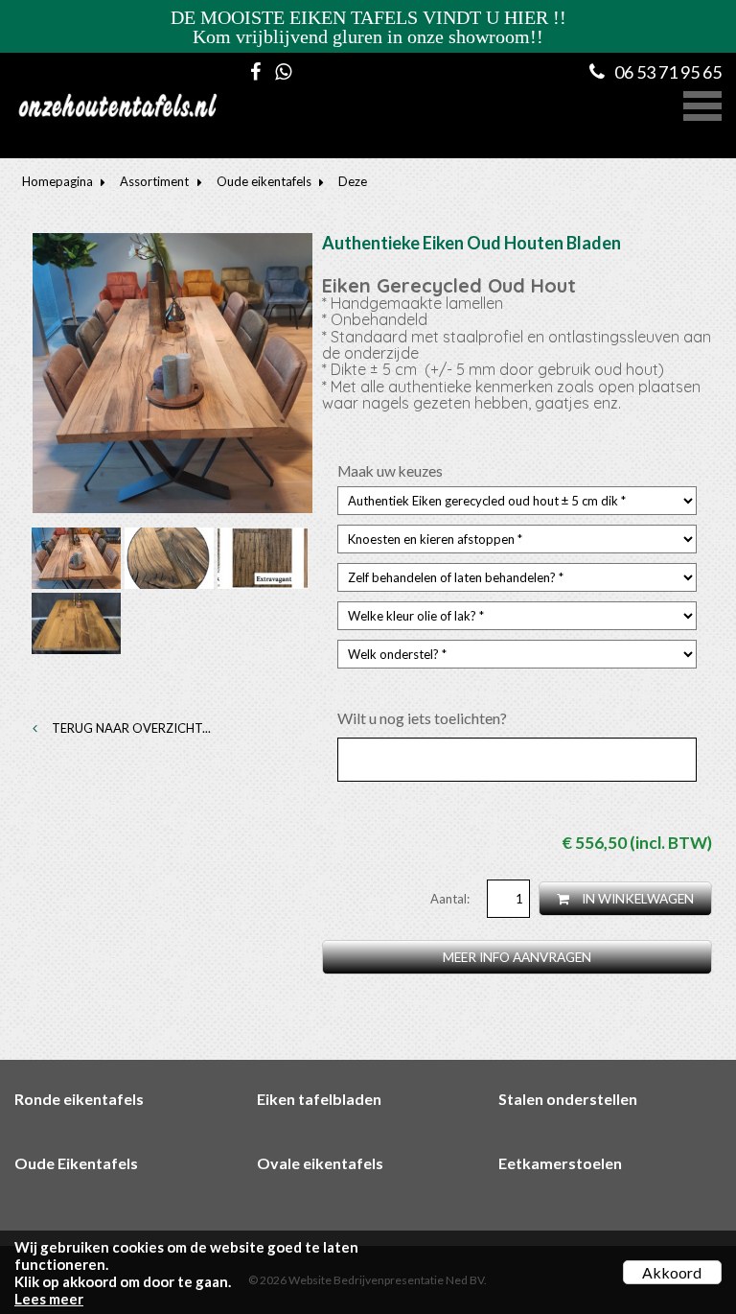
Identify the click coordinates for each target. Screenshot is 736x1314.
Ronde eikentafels (79, 1099)
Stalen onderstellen (567, 1099)
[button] (702, 103)
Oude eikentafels (264, 181)
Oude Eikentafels (76, 1163)
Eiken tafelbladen (319, 1099)
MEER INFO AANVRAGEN (517, 957)
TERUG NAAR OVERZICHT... (130, 728)
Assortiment (154, 181)
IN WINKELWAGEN (636, 898)
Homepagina (57, 181)
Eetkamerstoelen (560, 1163)
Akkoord (672, 1272)
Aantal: (451, 898)
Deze (352, 181)
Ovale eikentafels (320, 1163)
